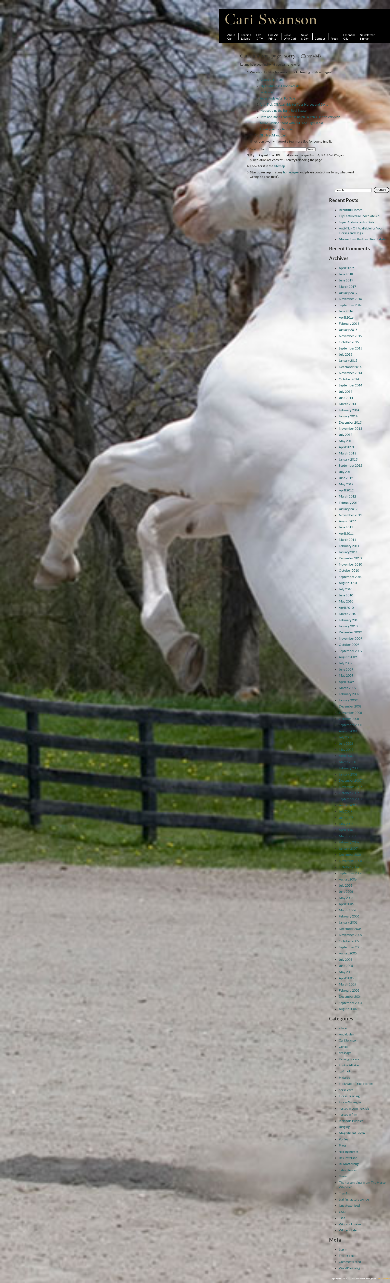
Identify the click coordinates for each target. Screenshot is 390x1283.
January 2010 (348, 626)
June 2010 (346, 595)
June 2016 (346, 311)
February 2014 (349, 410)
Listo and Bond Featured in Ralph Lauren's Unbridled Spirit (300, 117)
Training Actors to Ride (276, 129)
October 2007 (349, 793)
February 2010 (349, 620)
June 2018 (346, 274)
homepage (290, 172)
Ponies (343, 1139)
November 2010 (350, 564)
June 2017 (346, 280)
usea (342, 1218)
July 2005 (345, 959)
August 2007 (348, 805)
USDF (343, 1212)
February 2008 (349, 768)
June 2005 (346, 965)
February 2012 (349, 502)
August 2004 (348, 1009)
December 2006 (350, 854)
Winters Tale (347, 1230)
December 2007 (350, 780)
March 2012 (347, 496)
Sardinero (266, 92)
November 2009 (350, 638)
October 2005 (349, 941)
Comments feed (350, 1262)
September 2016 (350, 305)
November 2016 (350, 299)
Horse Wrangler (350, 1102)
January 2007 (348, 848)
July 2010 (345, 589)
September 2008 (350, 725)
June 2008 (346, 743)
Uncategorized (349, 1205)
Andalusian (346, 1034)
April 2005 (346, 978)
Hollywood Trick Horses (356, 1083)
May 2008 (346, 749)
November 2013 (350, 428)
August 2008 (348, 731)
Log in (343, 1249)
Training (344, 1193)
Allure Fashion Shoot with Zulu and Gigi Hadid (291, 123)
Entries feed (347, 1255)
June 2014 (346, 397)
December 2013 (350, 422)
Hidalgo (344, 1077)
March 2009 (347, 688)
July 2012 (345, 472)
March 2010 (347, 614)
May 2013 (346, 441)
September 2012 (350, 465)
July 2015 (345, 354)
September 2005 (350, 947)
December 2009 (350, 632)
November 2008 (350, 712)
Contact (320, 38)
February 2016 (349, 323)
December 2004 (350, 996)
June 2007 (346, 817)
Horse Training (349, 1096)
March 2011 (347, 539)
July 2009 (345, 663)
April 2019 (346, 268)
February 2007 (349, 842)
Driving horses (349, 1059)
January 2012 (348, 509)
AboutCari (231, 36)
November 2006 (350, 860)
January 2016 (348, 329)
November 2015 (350, 336)
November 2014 (350, 373)
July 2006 (345, 885)
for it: (259, 149)
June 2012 (346, 478)
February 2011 (349, 546)
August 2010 (348, 583)
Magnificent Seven (352, 1133)
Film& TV (259, 36)
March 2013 (347, 453)
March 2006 (347, 910)
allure (343, 1028)
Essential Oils (349, 36)
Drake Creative (383, 1278)
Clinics (343, 1046)
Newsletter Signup (367, 36)
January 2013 (348, 459)
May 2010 (346, 601)
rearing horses (349, 1151)
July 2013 (345, 434)
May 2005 (346, 972)
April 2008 (346, 755)
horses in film (348, 1114)
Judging (344, 1127)
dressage (345, 1053)
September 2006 (350, 873)
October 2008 (349, 718)
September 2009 (350, 651)
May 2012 (346, 484)
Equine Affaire (349, 1065)
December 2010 (350, 558)
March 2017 (347, 286)
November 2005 (350, 935)
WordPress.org (349, 1268)
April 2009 (346, 682)
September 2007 (350, 799)
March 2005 (347, 984)
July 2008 (345, 737)
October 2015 (349, 342)
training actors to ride (354, 1199)
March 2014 (347, 404)
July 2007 (345, 811)
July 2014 (345, 391)
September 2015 (350, 348)
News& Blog (305, 36)
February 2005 (349, 990)
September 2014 (350, 385)
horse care (346, 1090)
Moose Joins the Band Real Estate (283, 110)
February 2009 (349, 694)
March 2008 (347, 762)
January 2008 (348, 774)
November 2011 (350, 515)
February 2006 (349, 916)
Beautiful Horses (271, 79)
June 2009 (346, 669)
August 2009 (348, 657)
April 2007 (346, 830)
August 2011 (348, 521)
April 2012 (346, 490)
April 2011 (346, 533)
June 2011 (346, 527)
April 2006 (346, 904)
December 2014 (350, 367)
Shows (343, 1176)
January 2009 (348, 700)
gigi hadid (345, 1071)
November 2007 (350, 787)
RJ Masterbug (349, 1164)
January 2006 (348, 922)
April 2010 (346, 607)
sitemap (279, 166)
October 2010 (349, 570)
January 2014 (348, 416)
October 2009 (349, 644)
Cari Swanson (271, 19)
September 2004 (350, 1003)
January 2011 (348, 552)
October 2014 (349, 379)
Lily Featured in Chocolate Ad (280, 86)
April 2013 (346, 447)
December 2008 (350, 706)
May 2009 (346, 675)
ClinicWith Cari (290, 36)
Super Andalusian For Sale (277, 98)
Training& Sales (246, 36)
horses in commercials (354, 1108)
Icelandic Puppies (351, 1121)
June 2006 (346, 891)
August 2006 (348, 879)
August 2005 (348, 953)
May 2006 (346, 898)
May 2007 (346, 823)
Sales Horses (348, 1170)
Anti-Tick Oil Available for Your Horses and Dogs (294, 104)
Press (334, 38)
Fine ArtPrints (273, 36)
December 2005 (350, 928)
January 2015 (348, 360)
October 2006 (349, 867)
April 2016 (346, 317)
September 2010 (350, 577)
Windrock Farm (350, 1224)
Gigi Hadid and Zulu (273, 135)
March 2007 (347, 836)
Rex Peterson (348, 1158)
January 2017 (348, 292)
